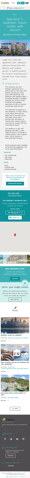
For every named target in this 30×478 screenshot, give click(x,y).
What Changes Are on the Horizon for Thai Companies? (15, 363)
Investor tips (11, 338)
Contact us (23, 3)
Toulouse (11, 466)
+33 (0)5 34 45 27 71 (15, 212)
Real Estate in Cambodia (21, 338)
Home (14, 14)
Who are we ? (15, 299)
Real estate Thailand (22, 368)
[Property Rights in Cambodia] (15, 333)
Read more (3, 341)
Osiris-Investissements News (9, 368)
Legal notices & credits (11, 477)
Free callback (19, 3)
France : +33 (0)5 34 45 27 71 (16, 8)
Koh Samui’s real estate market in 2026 (13, 394)
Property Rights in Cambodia (11, 335)
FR (12, 3)
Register (15, 278)
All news (15, 409)
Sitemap (21, 477)
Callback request (15, 208)
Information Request (15, 183)
